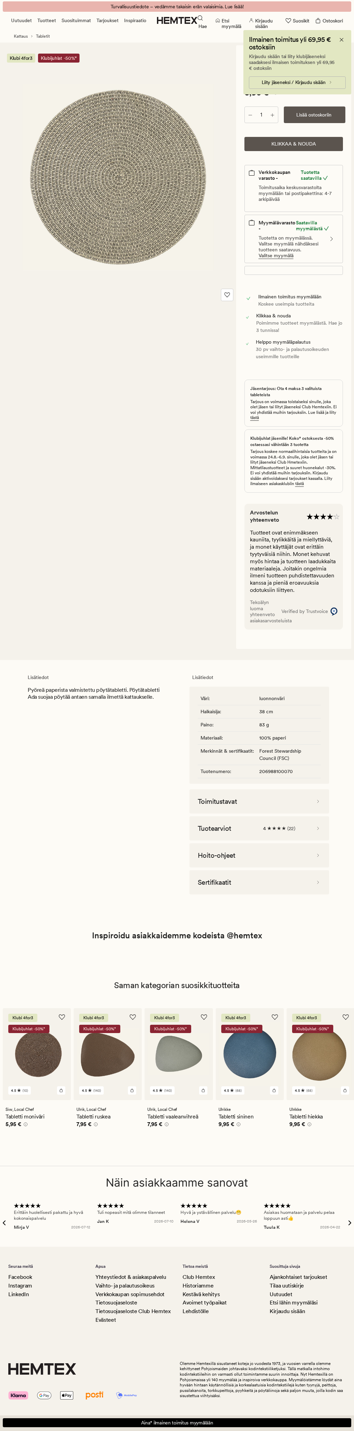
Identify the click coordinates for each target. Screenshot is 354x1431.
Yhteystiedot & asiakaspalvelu (130, 1277)
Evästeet (105, 1320)
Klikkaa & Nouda (293, 144)
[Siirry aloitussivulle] (177, 20)
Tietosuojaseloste (116, 1302)
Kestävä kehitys (201, 1294)
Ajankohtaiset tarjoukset (298, 1277)
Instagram (20, 1285)
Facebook (20, 1277)
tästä (254, 417)
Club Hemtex (199, 1277)
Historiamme (198, 1285)
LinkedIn (18, 1294)
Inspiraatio (135, 20)
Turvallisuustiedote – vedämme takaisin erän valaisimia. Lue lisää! (177, 6)
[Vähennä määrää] (250, 115)
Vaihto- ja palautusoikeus (125, 1285)
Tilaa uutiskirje (287, 1285)
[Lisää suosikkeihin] (227, 295)
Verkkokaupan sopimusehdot (130, 1294)
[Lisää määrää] (272, 115)
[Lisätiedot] (24, 1125)
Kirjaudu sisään (287, 1311)
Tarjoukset (107, 20)
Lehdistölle (195, 1311)
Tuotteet (46, 20)
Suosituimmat (76, 20)
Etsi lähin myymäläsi (294, 1302)
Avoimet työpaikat (205, 1302)
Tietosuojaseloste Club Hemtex (133, 1311)
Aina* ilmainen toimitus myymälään (177, 1422)
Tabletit (43, 36)
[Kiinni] (341, 40)
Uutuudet (21, 20)
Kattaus (21, 36)
